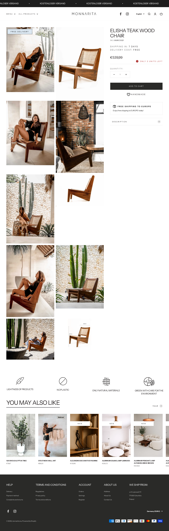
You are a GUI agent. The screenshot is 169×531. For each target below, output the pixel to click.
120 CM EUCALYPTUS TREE (16, 461)
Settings (82, 496)
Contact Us (108, 500)
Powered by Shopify (29, 521)
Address (107, 491)
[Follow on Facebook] (120, 14)
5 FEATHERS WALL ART (47, 461)
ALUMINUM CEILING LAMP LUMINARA (116, 461)
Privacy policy (40, 496)
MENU (9, 14)
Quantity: (116, 68)
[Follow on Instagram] (127, 14)
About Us (107, 496)
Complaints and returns (14, 500)
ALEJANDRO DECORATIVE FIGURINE (84, 461)
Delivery (9, 491)
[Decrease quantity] (114, 74)
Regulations (40, 491)
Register (82, 500)
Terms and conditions (43, 500)
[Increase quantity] (126, 74)
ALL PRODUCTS (27, 14)
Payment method (12, 496)
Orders (81, 491)
